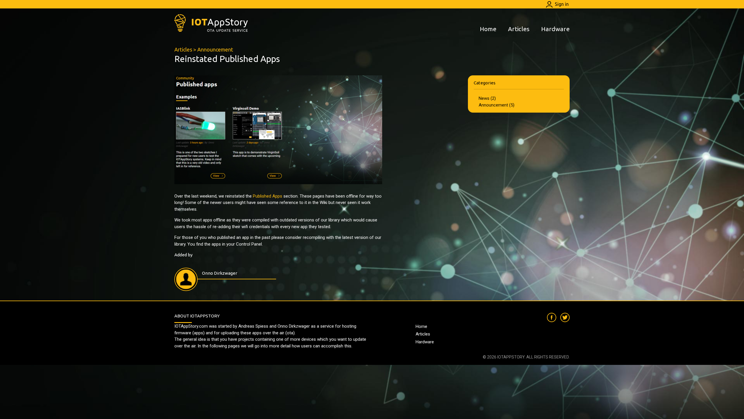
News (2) (487, 98)
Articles (519, 28)
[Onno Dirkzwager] (186, 279)
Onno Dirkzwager (219, 273)
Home (488, 28)
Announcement (215, 49)
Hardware (555, 28)
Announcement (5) (496, 105)
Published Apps (267, 196)
